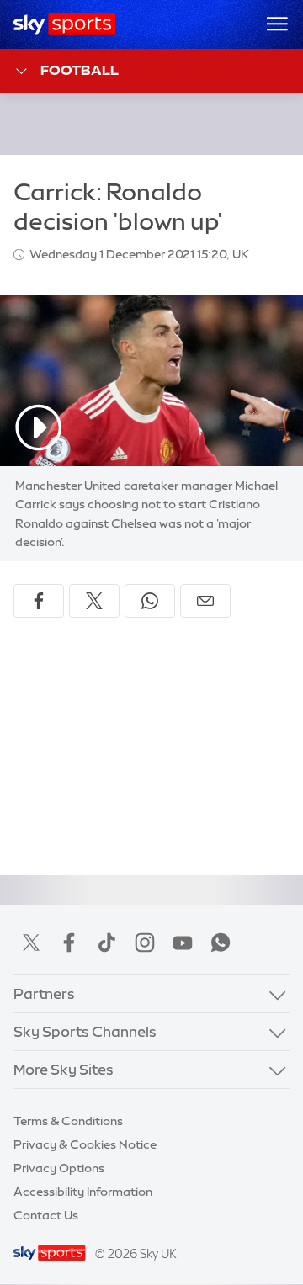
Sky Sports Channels (85, 1031)
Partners (44, 993)
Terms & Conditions (68, 1121)
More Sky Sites (63, 1069)
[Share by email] (205, 601)
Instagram (144, 942)
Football (79, 70)
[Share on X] (94, 601)
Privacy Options (58, 1168)
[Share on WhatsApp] (150, 601)
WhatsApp (220, 942)
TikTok (107, 942)
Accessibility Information (82, 1191)
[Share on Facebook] (38, 601)
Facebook (69, 942)
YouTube (182, 942)
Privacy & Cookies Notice (85, 1144)
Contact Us (45, 1215)
